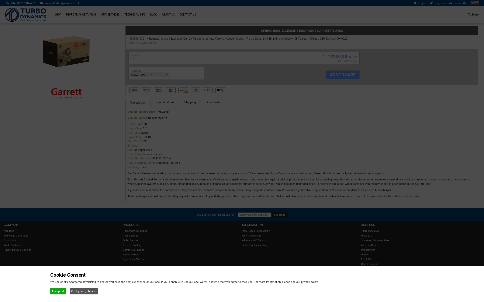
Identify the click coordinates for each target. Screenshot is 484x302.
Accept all (58, 291)
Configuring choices (84, 291)
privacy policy (309, 282)
